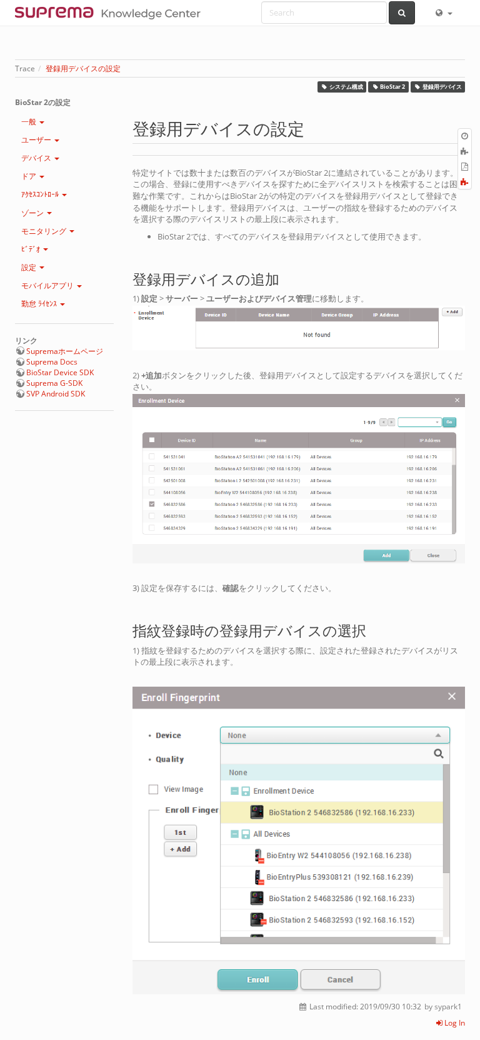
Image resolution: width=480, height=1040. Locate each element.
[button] (443, 12)
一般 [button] (29, 121)
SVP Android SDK (55, 393)
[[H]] (111, 12)
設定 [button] (29, 267)
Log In (453, 1022)
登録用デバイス (442, 87)
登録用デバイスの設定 (83, 68)
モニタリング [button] (44, 231)
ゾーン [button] (33, 213)
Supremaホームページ (64, 351)
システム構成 (346, 87)
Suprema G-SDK (54, 383)
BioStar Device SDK (60, 372)
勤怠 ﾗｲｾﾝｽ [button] (40, 303)
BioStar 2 (392, 87)
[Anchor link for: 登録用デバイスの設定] (312, 127)
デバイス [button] (37, 158)
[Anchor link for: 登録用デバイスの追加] (286, 278)
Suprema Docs (52, 361)
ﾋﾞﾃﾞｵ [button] (31, 249)
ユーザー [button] (37, 139)
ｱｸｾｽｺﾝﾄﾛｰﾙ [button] (41, 194)
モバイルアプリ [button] (48, 285)
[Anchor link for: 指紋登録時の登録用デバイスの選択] (373, 629)
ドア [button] (29, 176)
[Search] (402, 12)
